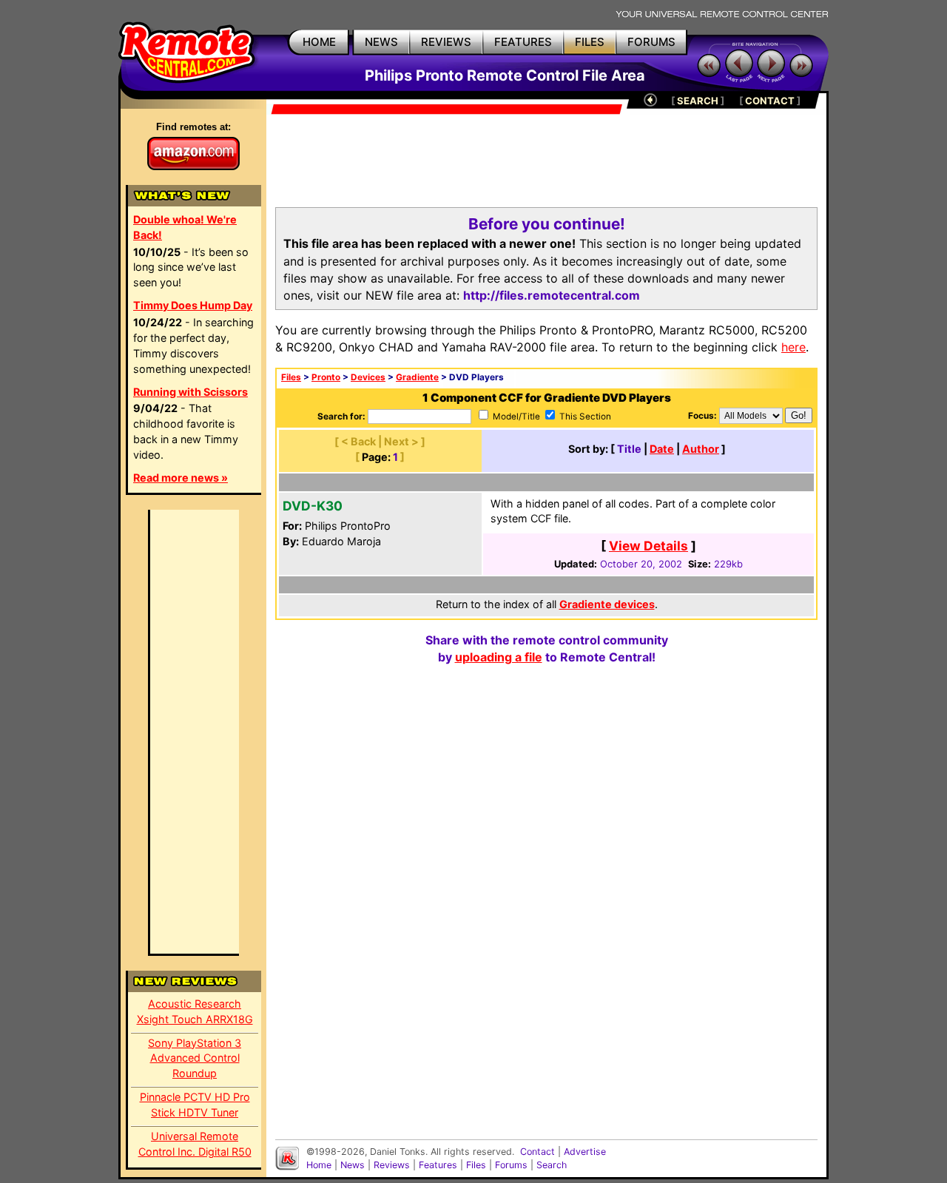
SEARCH (697, 101)
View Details (648, 545)
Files (291, 377)
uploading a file (498, 657)
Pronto (325, 377)
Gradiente (417, 377)
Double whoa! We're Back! (185, 227)
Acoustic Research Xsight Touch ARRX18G (195, 1011)
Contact (537, 1151)
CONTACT (770, 101)
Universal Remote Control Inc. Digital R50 (195, 1144)
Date (662, 448)
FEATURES (523, 42)
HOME (319, 42)
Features (438, 1164)
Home (318, 1164)
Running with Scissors (190, 391)
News (352, 1164)
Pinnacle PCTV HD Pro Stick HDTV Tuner (195, 1105)
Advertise (585, 1151)
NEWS (381, 42)
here (793, 347)
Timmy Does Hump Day (192, 305)
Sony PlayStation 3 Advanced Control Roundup (194, 1058)
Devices (368, 377)
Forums (511, 1164)
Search (551, 1164)
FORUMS (651, 42)
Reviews (392, 1164)
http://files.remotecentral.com (551, 295)
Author (700, 448)
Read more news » (180, 477)
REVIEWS (446, 42)
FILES (589, 42)
